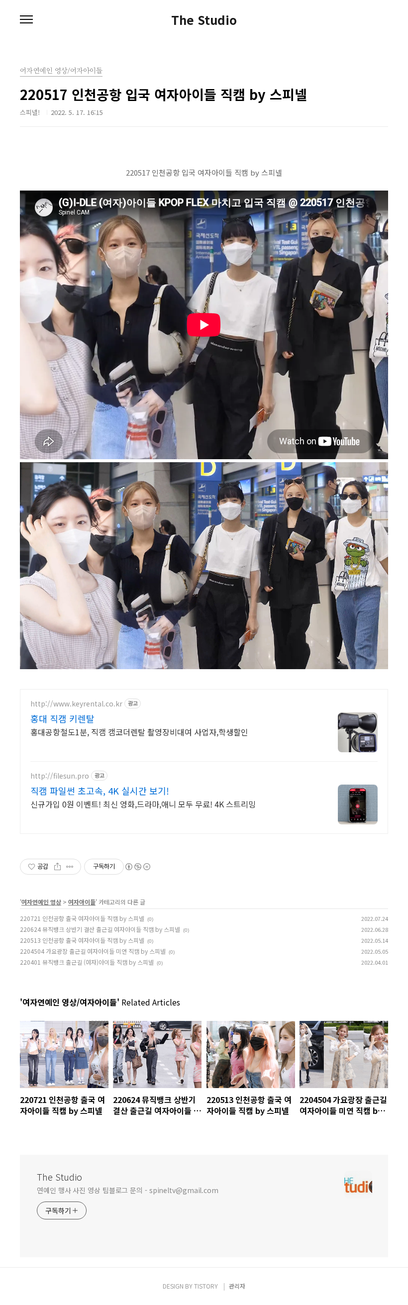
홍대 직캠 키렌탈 (62, 718)
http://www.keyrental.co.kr (76, 704)
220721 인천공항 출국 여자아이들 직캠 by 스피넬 (82, 918)
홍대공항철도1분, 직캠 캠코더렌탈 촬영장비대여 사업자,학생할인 (139, 731)
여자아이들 (82, 902)
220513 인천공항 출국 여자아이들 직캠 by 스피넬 (82, 940)
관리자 (237, 1286)
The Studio (204, 20)
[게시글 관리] (70, 866)
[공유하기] (57, 866)
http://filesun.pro (59, 776)
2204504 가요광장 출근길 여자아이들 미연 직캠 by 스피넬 (93, 951)
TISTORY (206, 1286)
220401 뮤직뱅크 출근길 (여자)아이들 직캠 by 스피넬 (87, 962)
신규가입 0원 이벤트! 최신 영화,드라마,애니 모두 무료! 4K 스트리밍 (143, 803)
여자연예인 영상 (41, 902)
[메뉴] (26, 20)
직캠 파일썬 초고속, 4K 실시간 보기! (99, 791)
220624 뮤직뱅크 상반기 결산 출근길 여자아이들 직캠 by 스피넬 (100, 929)
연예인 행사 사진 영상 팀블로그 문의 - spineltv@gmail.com (127, 1190)
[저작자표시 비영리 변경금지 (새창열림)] (137, 867)
